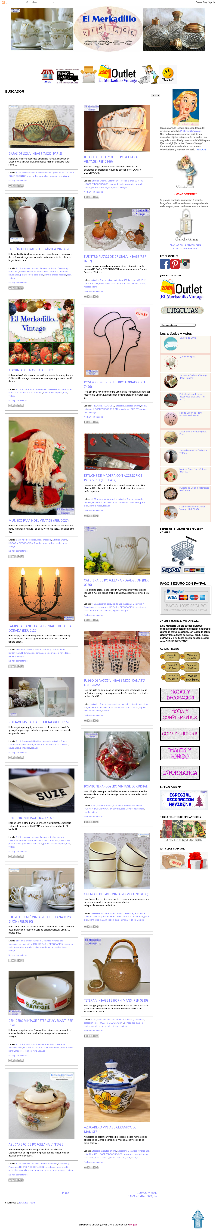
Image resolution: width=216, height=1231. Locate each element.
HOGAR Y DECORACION (96, 184)
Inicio (65, 1193)
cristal (110, 280)
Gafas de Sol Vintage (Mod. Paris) (35, 154)
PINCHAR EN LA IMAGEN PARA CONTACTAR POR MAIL (185, 247)
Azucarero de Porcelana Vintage (36, 1145)
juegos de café (116, 184)
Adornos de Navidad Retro (31, 370)
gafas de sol (59, 173)
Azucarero (118, 805)
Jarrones (64, 271)
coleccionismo (45, 173)
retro (60, 176)
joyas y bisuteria (117, 809)
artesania (26, 268)
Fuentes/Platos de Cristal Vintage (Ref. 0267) (192, 508)
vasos (92, 710)
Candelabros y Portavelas (21, 744)
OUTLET (134, 409)
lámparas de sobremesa (47, 653)
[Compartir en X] (16, 185)
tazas (116, 187)
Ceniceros (13, 840)
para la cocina (118, 283)
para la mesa (97, 187)
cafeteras (127, 604)
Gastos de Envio (187, 338)
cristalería (133, 704)
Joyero (129, 809)
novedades (32, 176)
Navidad (38, 392)
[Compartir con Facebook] (19, 185)
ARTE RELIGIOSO (105, 406)
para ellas (44, 176)
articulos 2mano (29, 173)
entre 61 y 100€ (49, 649)
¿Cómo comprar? (187, 357)
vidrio (94, 287)
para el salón (26, 275)
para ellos (37, 843)
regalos (53, 176)
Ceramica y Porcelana (118, 181)
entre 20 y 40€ (136, 181)
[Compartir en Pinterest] (22, 185)
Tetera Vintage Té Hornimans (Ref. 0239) (116, 1001)
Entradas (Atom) (27, 1203)
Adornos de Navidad (37, 389)
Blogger (133, 1225)
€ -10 (18, 389)
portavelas (25, 748)
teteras (116, 1026)
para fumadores (16, 1051)
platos (142, 283)
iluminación (29, 653)
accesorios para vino (107, 499)
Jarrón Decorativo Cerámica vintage (39, 249)
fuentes (131, 280)
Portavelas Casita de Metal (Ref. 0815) (39, 722)
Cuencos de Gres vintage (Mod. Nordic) (116, 894)
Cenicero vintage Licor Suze (31, 818)
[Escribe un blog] (13, 185)
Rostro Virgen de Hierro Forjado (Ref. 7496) (191, 414)
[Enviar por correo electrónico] (10, 185)
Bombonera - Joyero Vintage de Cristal (115, 786)
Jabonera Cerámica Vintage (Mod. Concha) (193, 376)
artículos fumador (56, 837)
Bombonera (129, 805)
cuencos (88, 916)
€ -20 (18, 173)
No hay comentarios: (18, 180)
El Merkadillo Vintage (190, 131)
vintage (66, 176)
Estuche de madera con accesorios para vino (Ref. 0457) (192, 397)
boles (120, 913)
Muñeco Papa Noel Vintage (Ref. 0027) (39, 521)
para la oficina (51, 275)
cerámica (52, 268)
